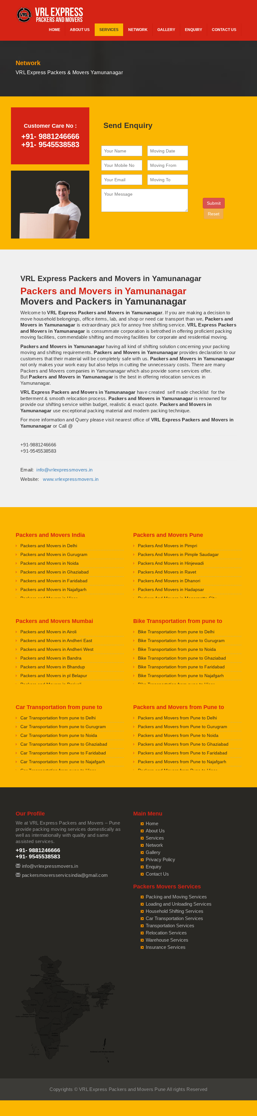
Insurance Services (166, 947)
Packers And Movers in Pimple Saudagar (178, 554)
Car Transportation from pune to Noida (58, 735)
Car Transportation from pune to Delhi (58, 717)
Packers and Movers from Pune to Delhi (177, 717)
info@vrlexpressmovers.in (64, 469)
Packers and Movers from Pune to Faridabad (182, 752)
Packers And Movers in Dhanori (169, 580)
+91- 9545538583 (50, 144)
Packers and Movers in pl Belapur (53, 675)
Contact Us (224, 30)
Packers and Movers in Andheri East (56, 640)
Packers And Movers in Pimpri (167, 545)
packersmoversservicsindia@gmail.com (65, 875)
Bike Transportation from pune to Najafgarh (181, 675)
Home (54, 30)
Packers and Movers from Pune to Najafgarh (182, 761)
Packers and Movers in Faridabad (53, 580)
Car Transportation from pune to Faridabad (63, 752)
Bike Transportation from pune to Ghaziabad (182, 658)
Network (138, 30)
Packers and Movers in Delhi (48, 545)
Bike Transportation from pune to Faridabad (181, 666)
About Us (80, 30)
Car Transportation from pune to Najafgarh (62, 761)
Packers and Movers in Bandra (50, 658)
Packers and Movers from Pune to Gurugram (182, 726)
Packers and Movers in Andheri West (56, 649)
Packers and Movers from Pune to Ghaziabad (183, 744)
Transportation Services (170, 925)
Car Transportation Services (174, 918)
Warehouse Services (167, 940)
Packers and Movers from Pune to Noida (178, 735)
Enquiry (193, 30)
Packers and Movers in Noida (49, 563)
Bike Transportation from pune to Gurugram (181, 640)
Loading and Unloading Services (179, 904)
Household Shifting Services (174, 911)
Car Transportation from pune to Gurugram (63, 726)
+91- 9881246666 (50, 136)
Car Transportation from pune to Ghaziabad (63, 744)
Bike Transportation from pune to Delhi (176, 631)
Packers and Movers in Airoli (48, 631)
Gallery (166, 30)
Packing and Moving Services (176, 896)
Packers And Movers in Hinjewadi (171, 563)
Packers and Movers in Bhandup (52, 666)
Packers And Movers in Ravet (167, 571)
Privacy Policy (160, 859)
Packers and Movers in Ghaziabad (54, 571)
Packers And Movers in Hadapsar (171, 589)
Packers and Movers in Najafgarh (53, 589)
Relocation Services (166, 932)
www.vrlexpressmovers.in (70, 479)
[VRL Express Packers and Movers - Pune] (50, 15)
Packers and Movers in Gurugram (53, 554)
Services (108, 30)
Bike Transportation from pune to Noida (177, 649)
